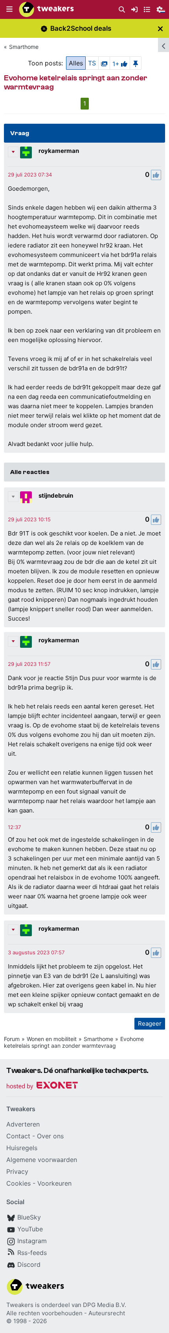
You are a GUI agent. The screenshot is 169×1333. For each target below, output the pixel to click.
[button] (9, 9)
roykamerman (59, 150)
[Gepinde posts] (135, 63)
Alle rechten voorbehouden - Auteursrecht (65, 1313)
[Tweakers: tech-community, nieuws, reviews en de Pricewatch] (46, 9)
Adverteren (23, 1124)
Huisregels (21, 1148)
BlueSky (29, 1217)
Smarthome (24, 46)
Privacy (17, 1171)
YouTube (30, 1229)
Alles (76, 63)
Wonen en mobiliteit (52, 1039)
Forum (12, 1039)
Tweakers (19, 1305)
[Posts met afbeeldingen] (104, 63)
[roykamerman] (26, 152)
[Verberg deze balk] (160, 28)
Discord (28, 1264)
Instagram (32, 1241)
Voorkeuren (54, 1183)
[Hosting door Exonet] (42, 1086)
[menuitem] (122, 9)
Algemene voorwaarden (41, 1160)
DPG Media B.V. (104, 1305)
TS (92, 63)
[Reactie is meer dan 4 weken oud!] (30, 174)
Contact (18, 1136)
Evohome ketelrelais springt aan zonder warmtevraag (74, 1042)
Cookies (18, 1183)
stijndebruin (56, 495)
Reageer (150, 1023)
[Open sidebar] (163, 45)
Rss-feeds (32, 1253)
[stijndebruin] (26, 497)
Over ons (50, 1136)
